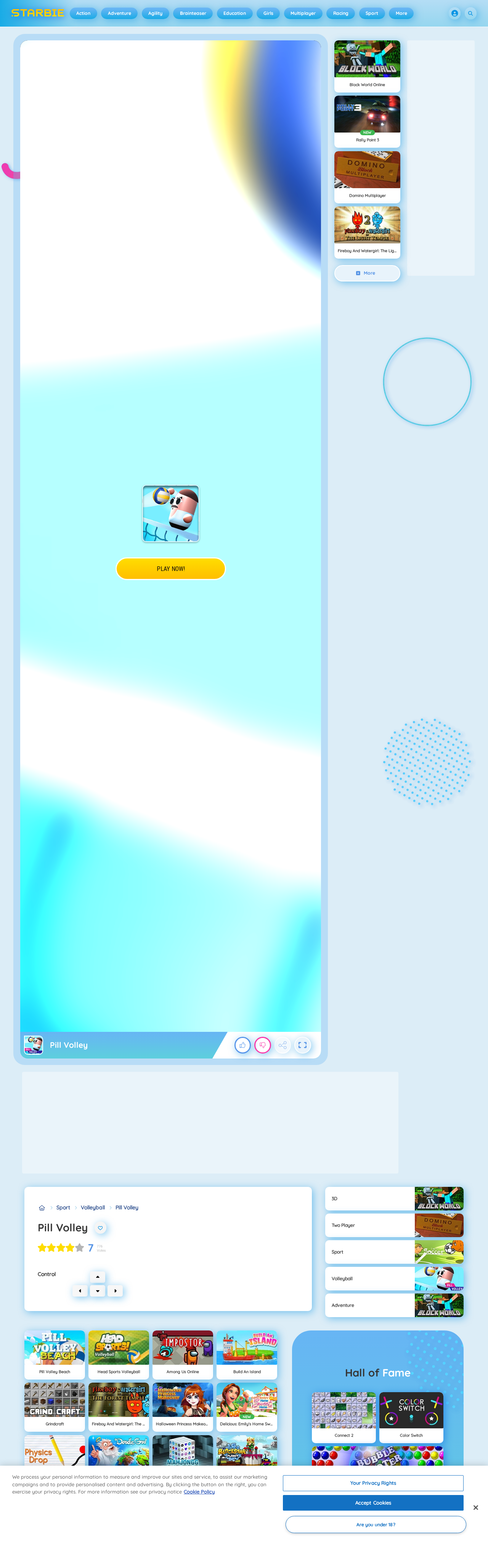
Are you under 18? (375, 1524)
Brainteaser (193, 13)
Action (83, 13)
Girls (268, 13)
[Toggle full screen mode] (302, 1045)
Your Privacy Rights (373, 1483)
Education (234, 13)
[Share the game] (282, 1045)
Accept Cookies (373, 1503)
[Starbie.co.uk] (42, 1208)
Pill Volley (127, 1207)
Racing (340, 13)
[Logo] (38, 13)
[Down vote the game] (262, 1045)
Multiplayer (303, 13)
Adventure (119, 13)
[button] (455, 13)
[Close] (475, 1507)
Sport (372, 13)
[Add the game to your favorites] (101, 1228)
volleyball (93, 1207)
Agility (155, 13)
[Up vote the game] (242, 1045)
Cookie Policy (199, 1492)
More (401, 13)
